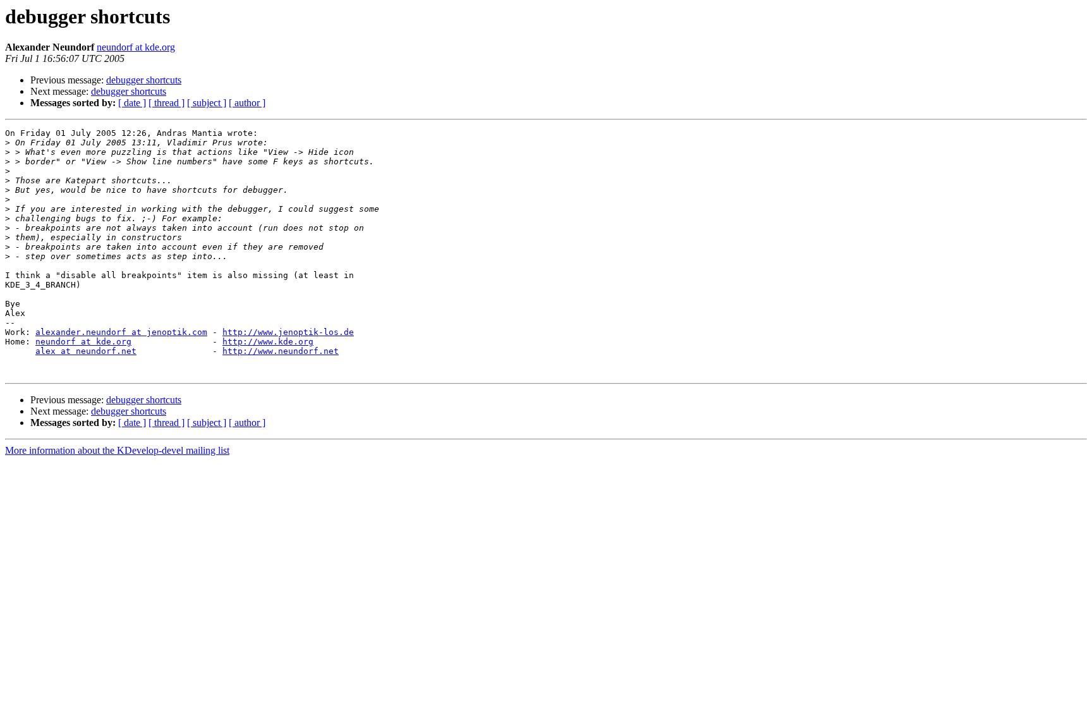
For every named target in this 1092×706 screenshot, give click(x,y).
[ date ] (132, 102)
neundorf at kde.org (136, 47)
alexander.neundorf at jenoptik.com (121, 332)
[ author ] (247, 102)
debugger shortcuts (143, 80)
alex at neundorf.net (85, 351)
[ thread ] (167, 102)
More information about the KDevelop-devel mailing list (117, 450)
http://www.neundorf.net (280, 351)
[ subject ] (206, 102)
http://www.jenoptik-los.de (288, 332)
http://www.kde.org (267, 341)
